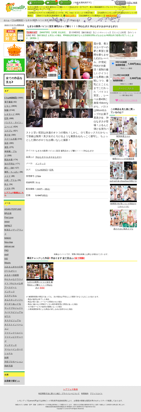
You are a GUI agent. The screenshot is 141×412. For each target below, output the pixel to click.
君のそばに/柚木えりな (123, 228)
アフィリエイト (96, 393)
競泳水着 (8, 159)
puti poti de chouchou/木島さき (123, 181)
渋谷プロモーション (13, 361)
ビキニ (7, 105)
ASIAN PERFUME (12, 209)
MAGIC (7, 237)
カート (53, 3)
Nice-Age (8, 242)
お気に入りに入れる (127, 100)
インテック (9, 291)
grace (7, 221)
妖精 (6, 357)
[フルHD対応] (17, 20)
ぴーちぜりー (10, 270)
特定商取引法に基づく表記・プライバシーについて (59, 393)
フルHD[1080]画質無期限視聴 (121, 78)
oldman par (9, 246)
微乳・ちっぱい (11, 171)
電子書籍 (8, 101)
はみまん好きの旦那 (13, 266)
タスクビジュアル (12, 320)
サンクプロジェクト (13, 307)
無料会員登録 (111, 15)
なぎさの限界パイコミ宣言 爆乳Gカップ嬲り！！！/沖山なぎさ (40, 285)
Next (89, 60)
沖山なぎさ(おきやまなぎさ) (48, 157)
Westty (7, 262)
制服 (6, 110)
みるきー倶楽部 (11, 275)
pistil (6, 254)
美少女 (7, 134)
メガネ (7, 188)
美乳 (6, 147)
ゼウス (7, 316)
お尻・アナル (10, 180)
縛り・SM (9, 167)
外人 (6, 184)
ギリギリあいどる (12, 303)
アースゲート (10, 287)
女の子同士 (9, 163)
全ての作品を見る (14, 80)
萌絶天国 (8, 365)
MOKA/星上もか (123, 136)
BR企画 (7, 213)
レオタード (9, 114)
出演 (30, 156)
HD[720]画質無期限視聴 (121, 63)
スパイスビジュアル (13, 312)
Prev (29, 60)
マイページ (38, 3)
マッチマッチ (10, 345)
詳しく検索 (132, 2)
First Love (8, 217)
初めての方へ (70, 15)
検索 (123, 3)
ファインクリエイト (13, 332)
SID (6, 258)
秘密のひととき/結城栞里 (123, 158)
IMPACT (8, 225)
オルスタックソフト (13, 299)
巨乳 (6, 118)
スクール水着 (10, 138)
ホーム (7, 20)
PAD (6, 250)
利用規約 (84, 393)
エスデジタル (10, 295)
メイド (7, 175)
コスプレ (8, 130)
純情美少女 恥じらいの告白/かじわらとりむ (123, 205)
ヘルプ (67, 3)
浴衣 (6, 143)
